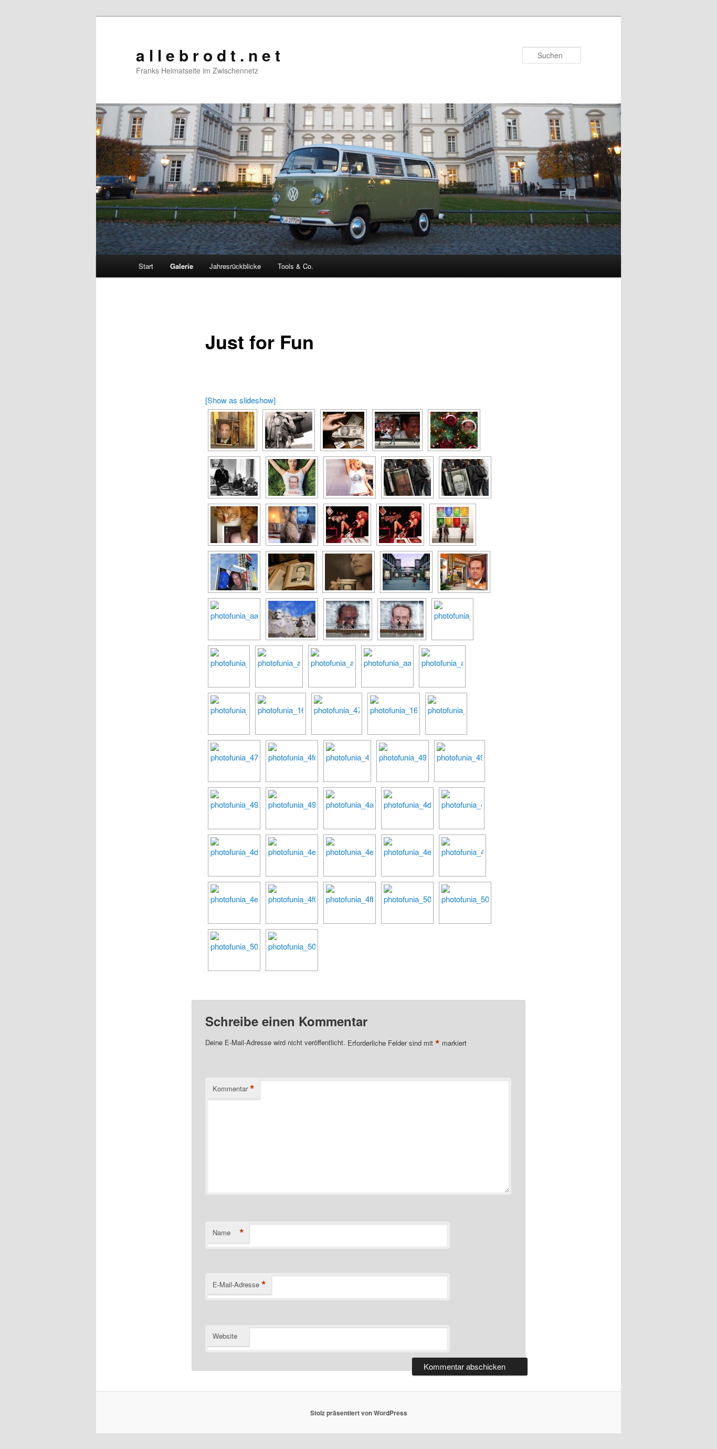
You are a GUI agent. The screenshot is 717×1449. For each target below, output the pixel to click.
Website (225, 1336)
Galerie (181, 266)
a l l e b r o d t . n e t (208, 55)
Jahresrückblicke (235, 266)
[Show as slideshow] (240, 399)
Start (146, 266)
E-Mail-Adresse (239, 1284)
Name (228, 1232)
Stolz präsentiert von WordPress (358, 1412)
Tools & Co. (295, 266)
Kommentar (234, 1088)
